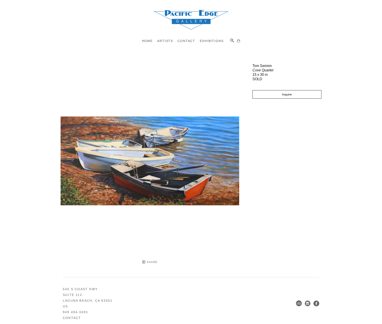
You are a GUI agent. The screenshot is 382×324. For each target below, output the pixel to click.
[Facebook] (316, 303)
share (151, 262)
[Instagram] (307, 303)
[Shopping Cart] (238, 40)
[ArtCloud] (299, 303)
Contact (72, 318)
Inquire (287, 94)
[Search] (232, 40)
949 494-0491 (75, 312)
